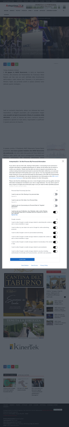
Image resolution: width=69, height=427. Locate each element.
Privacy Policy (44, 265)
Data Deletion (25, 265)
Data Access (34, 265)
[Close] (63, 161)
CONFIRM (22, 259)
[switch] (55, 194)
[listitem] (34, 190)
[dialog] (34, 213)
